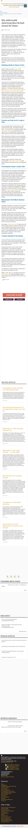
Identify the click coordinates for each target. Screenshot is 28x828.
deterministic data (12, 224)
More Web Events (23, 631)
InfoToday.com (4, 812)
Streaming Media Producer (6, 820)
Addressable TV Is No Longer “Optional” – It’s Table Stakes (11, 451)
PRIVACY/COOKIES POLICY (6, 776)
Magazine (4, 785)
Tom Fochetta (4, 13)
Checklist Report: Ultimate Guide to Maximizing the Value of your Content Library (12, 726)
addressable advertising (7, 130)
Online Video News (5, 797)
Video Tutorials (4, 788)
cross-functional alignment (12, 189)
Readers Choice (4, 794)
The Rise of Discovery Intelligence (15, 721)
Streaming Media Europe (6, 819)
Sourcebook (3, 795)
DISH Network (5, 274)
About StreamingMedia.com (7, 799)
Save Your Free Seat (13, 7)
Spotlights (3, 798)
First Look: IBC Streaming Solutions (9, 619)
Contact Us (3, 800)
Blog (1, 15)
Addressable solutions (14, 161)
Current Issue (8, 299)
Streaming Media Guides (6, 793)
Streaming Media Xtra (5, 790)
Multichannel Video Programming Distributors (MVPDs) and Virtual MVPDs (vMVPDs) (13, 90)
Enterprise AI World (5, 809)
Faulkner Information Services (7, 811)
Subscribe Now (13, 295)
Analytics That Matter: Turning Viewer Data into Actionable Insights (11, 625)
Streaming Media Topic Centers (7, 791)
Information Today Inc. (6, 762)
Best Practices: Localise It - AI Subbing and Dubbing (13, 585)
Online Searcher (4, 815)
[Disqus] (14, 323)
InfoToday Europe (5, 813)
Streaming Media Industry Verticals (8, 792)
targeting (17, 69)
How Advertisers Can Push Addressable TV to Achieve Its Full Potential (13, 526)
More (25, 590)
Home (2, 784)
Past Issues (19, 299)
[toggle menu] (25, 5)
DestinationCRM (4, 808)
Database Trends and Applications (8, 807)
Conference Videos (5, 787)
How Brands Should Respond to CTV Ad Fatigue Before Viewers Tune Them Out (14, 409)
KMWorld (3, 814)
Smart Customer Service (6, 817)
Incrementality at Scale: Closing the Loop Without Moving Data (13, 389)
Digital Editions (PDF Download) (8, 786)
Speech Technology (5, 818)
